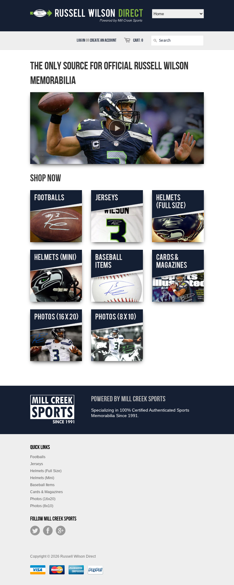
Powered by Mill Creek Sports (128, 399)
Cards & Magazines (46, 492)
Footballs (37, 457)
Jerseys (36, 464)
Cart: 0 (138, 40)
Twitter (35, 530)
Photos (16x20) (42, 499)
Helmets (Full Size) (46, 471)
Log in (81, 40)
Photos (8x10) (41, 506)
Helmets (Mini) (42, 478)
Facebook (48, 530)
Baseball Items (42, 485)
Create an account (103, 40)
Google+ (61, 530)
